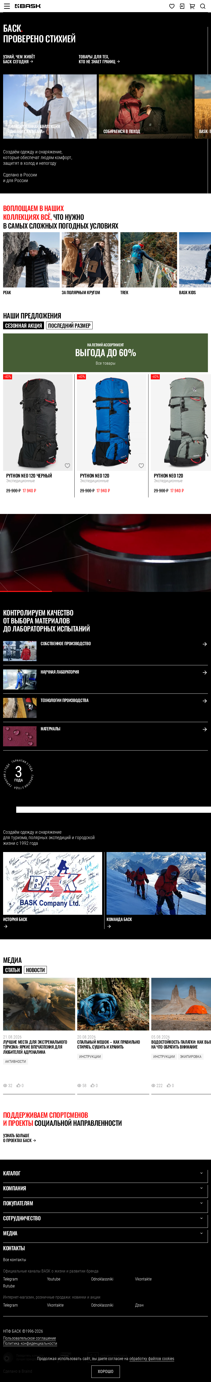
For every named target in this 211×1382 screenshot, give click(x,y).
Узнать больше (17, 1138)
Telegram (10, 1279)
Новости (35, 970)
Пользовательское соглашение (29, 1338)
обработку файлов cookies (151, 1358)
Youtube (53, 1279)
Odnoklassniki (102, 1279)
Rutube (9, 1286)
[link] (28, 6)
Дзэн (139, 1305)
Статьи (12, 970)
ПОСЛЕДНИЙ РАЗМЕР (69, 325)
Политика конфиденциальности (30, 1343)
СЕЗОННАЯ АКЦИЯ (23, 325)
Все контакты (14, 1259)
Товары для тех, (97, 59)
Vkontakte (143, 1279)
